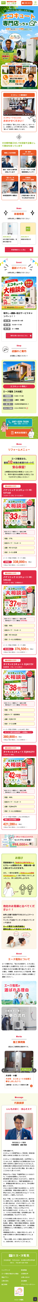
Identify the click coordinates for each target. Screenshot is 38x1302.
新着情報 (24, 1270)
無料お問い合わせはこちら (19, 336)
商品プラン (5, 1277)
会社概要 (24, 1281)
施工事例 (4, 1284)
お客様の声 (24, 1274)
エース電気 (19, 1300)
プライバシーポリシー (28, 1284)
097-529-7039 (23, 1263)
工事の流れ (5, 1281)
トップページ (6, 1270)
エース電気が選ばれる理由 (10, 1274)
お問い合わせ (25, 1277)
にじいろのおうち (20, 408)
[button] (19, 98)
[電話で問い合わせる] (5, 77)
